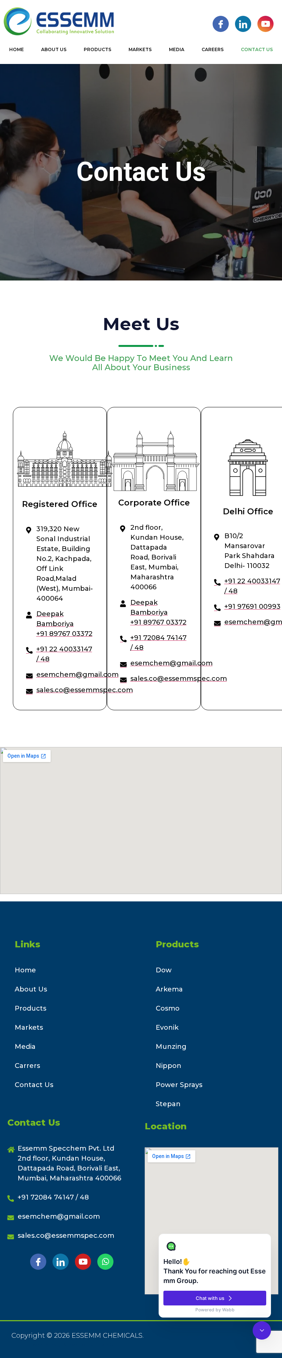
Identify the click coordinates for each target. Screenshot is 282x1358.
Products (97, 49)
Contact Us (257, 49)
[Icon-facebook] (38, 1262)
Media (176, 49)
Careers (213, 49)
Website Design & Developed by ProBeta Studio (78, 1344)
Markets (140, 49)
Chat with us (210, 1298)
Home (16, 49)
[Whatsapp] (105, 1262)
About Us (53, 49)
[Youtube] (265, 24)
